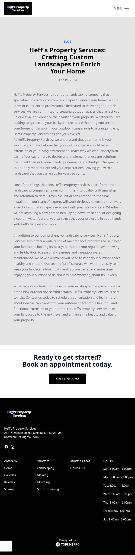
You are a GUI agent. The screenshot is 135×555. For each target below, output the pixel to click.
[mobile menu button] (126, 8)
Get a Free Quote (67, 379)
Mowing (42, 475)
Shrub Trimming (48, 489)
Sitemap (9, 489)
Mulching (43, 482)
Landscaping (45, 468)
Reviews (9, 482)
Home (8, 468)
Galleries (10, 475)
